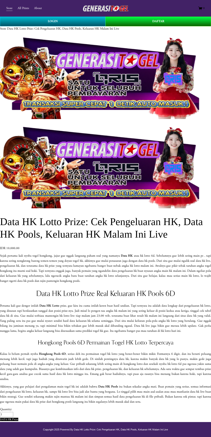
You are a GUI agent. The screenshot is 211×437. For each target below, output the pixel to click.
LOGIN (53, 21)
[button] (9, 419)
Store (3, 29)
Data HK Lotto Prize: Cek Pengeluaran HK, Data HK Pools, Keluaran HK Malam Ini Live (63, 29)
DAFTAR (158, 21)
